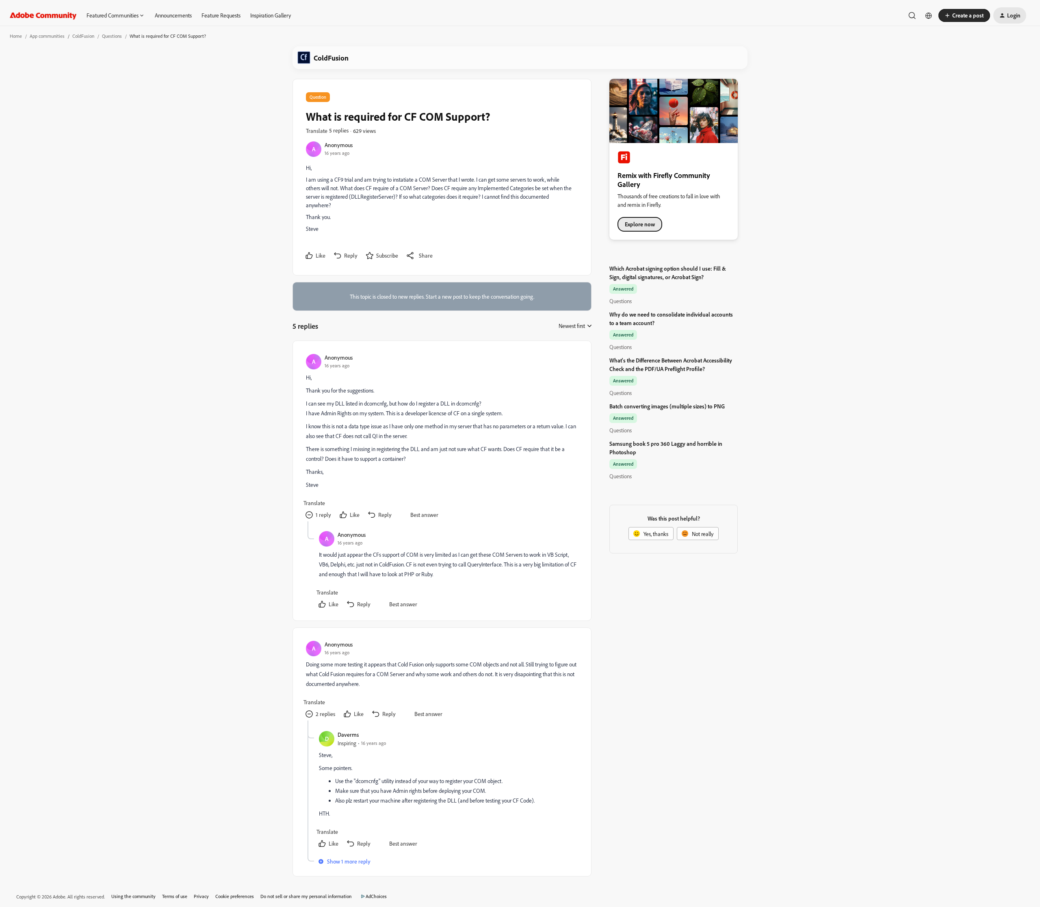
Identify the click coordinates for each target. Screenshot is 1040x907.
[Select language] (928, 15)
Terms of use (174, 896)
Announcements (173, 15)
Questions (112, 36)
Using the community (133, 896)
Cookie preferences (234, 896)
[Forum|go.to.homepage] (43, 15)
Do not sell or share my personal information (306, 896)
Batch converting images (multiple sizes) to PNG (667, 406)
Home (16, 36)
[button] (964, 15)
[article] (441, 437)
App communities (47, 36)
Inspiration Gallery (270, 15)
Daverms (348, 734)
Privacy (201, 896)
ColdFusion (83, 36)
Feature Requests (221, 15)
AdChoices (376, 896)
